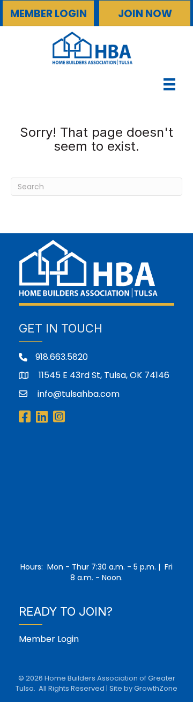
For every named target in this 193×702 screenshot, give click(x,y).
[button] (48, 13)
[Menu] (169, 84)
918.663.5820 (61, 357)
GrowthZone (155, 688)
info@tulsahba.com (77, 394)
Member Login (49, 639)
